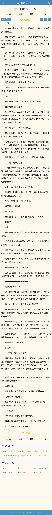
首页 (12, 512)
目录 (20, 14)
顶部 (39, 512)
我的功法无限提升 (25, 451)
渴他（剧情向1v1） (41, 468)
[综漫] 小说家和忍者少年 (27, 455)
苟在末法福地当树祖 (10, 455)
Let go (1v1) (7, 451)
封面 (31, 14)
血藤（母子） (23, 472)
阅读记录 (20, 512)
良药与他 (37, 472)
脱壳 (4, 468)
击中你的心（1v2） (26, 2)
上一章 (8, 14)
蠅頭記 (20, 468)
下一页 (43, 14)
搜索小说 (30, 512)
